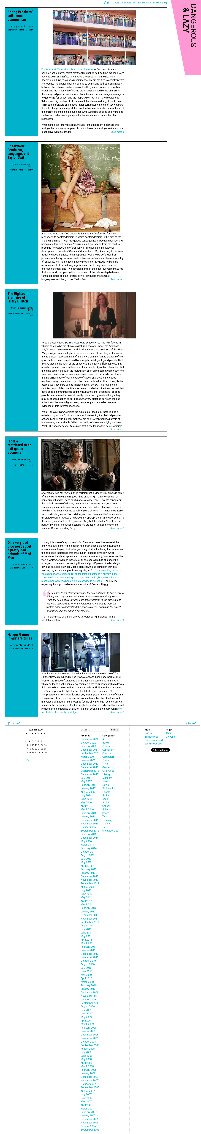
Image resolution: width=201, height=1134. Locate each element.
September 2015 (90, 830)
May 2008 (86, 1059)
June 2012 (86, 893)
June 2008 (86, 1055)
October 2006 (88, 1126)
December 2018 (89, 767)
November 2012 (89, 879)
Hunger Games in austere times (20, 636)
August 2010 (88, 964)
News (105, 784)
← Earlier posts (13, 723)
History (106, 774)
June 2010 (86, 971)
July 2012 (86, 890)
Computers (108, 756)
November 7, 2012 (27, 165)
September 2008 (90, 1045)
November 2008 (89, 1038)
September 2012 (90, 883)
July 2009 (86, 1010)
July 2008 (86, 1052)
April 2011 (86, 939)
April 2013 (86, 865)
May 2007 (86, 1101)
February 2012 (89, 907)
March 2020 (87, 756)
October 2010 (88, 960)
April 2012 (86, 901)
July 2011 (86, 929)
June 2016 (86, 798)
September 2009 (90, 1003)
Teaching (107, 820)
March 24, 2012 (26, 645)
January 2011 (88, 950)
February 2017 (89, 784)
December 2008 (89, 1034)
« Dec (27, 760)
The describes (67, 69)
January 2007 (88, 1115)
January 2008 (88, 1073)
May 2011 (86, 936)
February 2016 (89, 813)
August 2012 (88, 886)
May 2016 (86, 802)
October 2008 (88, 1041)
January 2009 (88, 1031)
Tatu (104, 816)
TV (31, 316)
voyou (16, 26)
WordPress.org (153, 743)
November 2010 (89, 957)
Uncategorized (110, 830)
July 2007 (86, 1094)
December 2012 (89, 876)
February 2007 (89, 1112)
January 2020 (88, 760)
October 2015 (88, 827)
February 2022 (89, 746)
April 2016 (86, 806)
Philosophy (108, 788)
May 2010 (86, 974)
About (169, 733)
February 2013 (89, 869)
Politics (29, 313)
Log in (148, 733)
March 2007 (87, 1108)
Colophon (171, 736)
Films (21, 30)
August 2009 (88, 1006)
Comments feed (154, 740)
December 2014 (89, 837)
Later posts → (193, 723)
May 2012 (86, 897)
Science (106, 809)
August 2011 (88, 925)
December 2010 (89, 953)
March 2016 (87, 809)
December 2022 (89, 739)
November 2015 (89, 823)
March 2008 (87, 1066)
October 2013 (88, 851)
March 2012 (87, 904)
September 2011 (90, 922)
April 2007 (86, 1105)
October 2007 (88, 1083)
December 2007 (89, 1076)
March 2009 (87, 1024)
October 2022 (88, 742)
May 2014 (86, 841)
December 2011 (89, 915)
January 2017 (88, 788)
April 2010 (86, 978)
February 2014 (89, 848)
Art (104, 739)
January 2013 (88, 872)
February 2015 (89, 834)
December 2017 (89, 774)
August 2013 (88, 855)
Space (105, 813)
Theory (30, 170)
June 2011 (86, 932)
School (106, 806)
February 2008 (89, 1069)
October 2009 (88, 999)
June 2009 (86, 1013)
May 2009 (86, 1017)
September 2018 (90, 770)
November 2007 (89, 1080)
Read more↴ (117, 131)
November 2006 (89, 1122)
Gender (29, 30)
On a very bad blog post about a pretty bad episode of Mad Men (19, 550)
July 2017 (86, 777)
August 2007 (88, 1091)
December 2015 (89, 820)
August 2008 (88, 1048)
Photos (106, 792)
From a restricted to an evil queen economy (19, 447)
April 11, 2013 (26, 26)
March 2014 (87, 844)
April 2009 (86, 1020)
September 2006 (90, 1129)
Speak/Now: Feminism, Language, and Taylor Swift (18, 152)
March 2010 (87, 981)
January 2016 (88, 816)
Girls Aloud (108, 770)
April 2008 (86, 1062)
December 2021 (89, 749)
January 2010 (88, 988)
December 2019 (89, 763)
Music (21, 170)
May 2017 (86, 781)
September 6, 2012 (27, 460)
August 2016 (88, 792)
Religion (106, 802)
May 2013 (86, 862)
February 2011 (89, 946)
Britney (106, 746)
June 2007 (86, 1098)
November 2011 (89, 918)
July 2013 (86, 858)
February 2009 (89, 1027)
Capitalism (12, 30)
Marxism (20, 313)
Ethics (105, 760)
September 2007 (90, 1087)
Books (105, 742)
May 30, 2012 (27, 564)
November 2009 (89, 995)
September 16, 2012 (26, 309)
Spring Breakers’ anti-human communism (20, 16)
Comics (106, 753)
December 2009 (89, 992)
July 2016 (86, 795)
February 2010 (89, 985)
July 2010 (86, 967)
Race (30, 465)
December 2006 (89, 1119)
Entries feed (151, 736)
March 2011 (87, 943)
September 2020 (90, 753)
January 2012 (88, 911)
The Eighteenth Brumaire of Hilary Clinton (19, 297)
